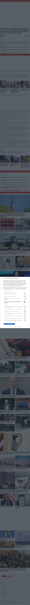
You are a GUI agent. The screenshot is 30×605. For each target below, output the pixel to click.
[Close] (28, 278)
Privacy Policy (19, 326)
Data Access (15, 326)
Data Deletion (10, 326)
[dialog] (15, 302)
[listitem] (15, 291)
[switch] (25, 293)
